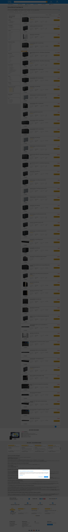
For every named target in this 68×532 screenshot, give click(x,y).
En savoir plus (21, 475)
